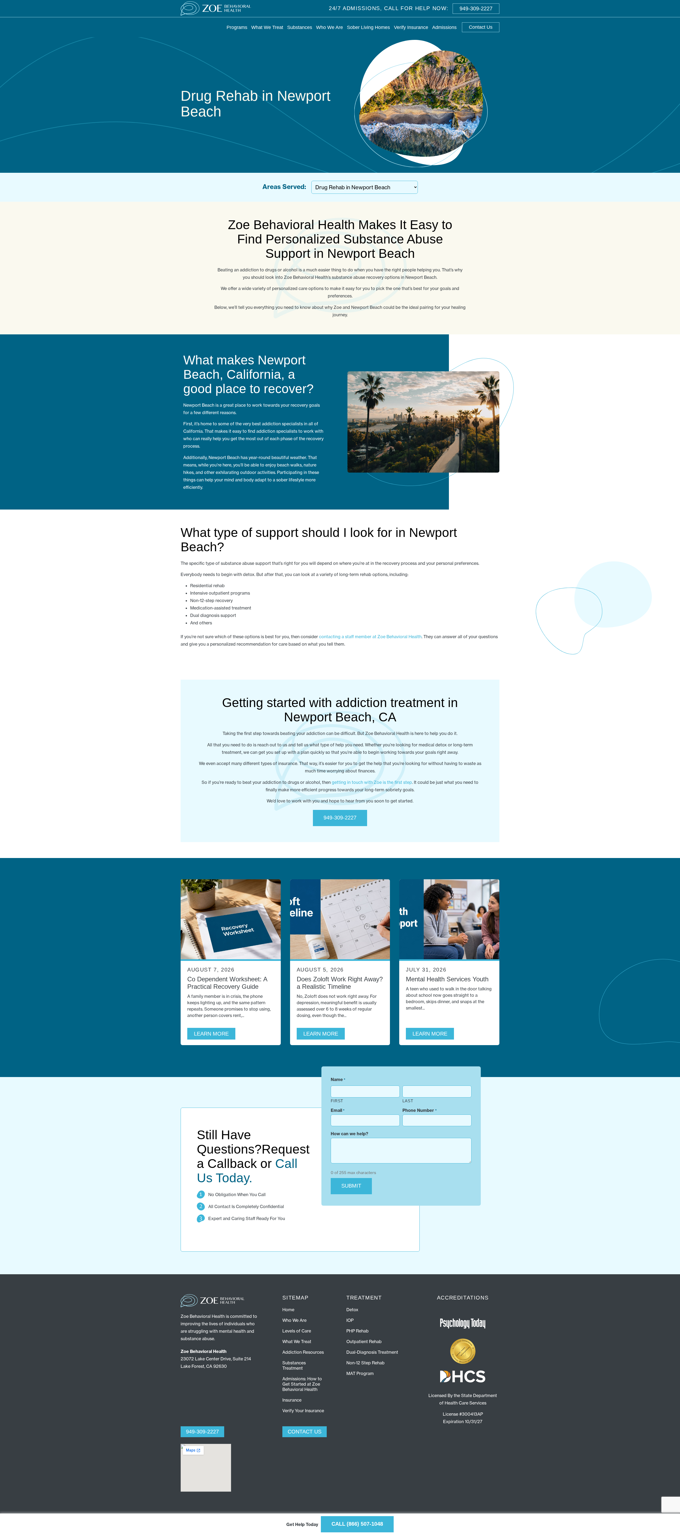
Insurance (291, 1400)
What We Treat (267, 27)
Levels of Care (296, 1331)
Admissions (444, 27)
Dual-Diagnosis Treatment (372, 1352)
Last (407, 1101)
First (337, 1101)
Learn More (211, 1034)
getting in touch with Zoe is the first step (372, 782)
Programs (237, 27)
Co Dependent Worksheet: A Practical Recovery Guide (227, 982)
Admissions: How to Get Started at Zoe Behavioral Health (302, 1384)
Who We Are (329, 27)
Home (288, 1309)
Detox (352, 1309)
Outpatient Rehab (364, 1341)
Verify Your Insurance (303, 1410)
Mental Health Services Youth (447, 979)
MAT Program (360, 1373)
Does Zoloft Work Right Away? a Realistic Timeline (340, 982)
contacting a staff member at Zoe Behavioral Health (370, 636)
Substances (299, 27)
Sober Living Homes (368, 27)
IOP (350, 1320)
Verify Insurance (411, 27)
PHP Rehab (357, 1331)
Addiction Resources (303, 1352)
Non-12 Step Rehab (365, 1362)
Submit (351, 1186)
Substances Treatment (294, 1365)
